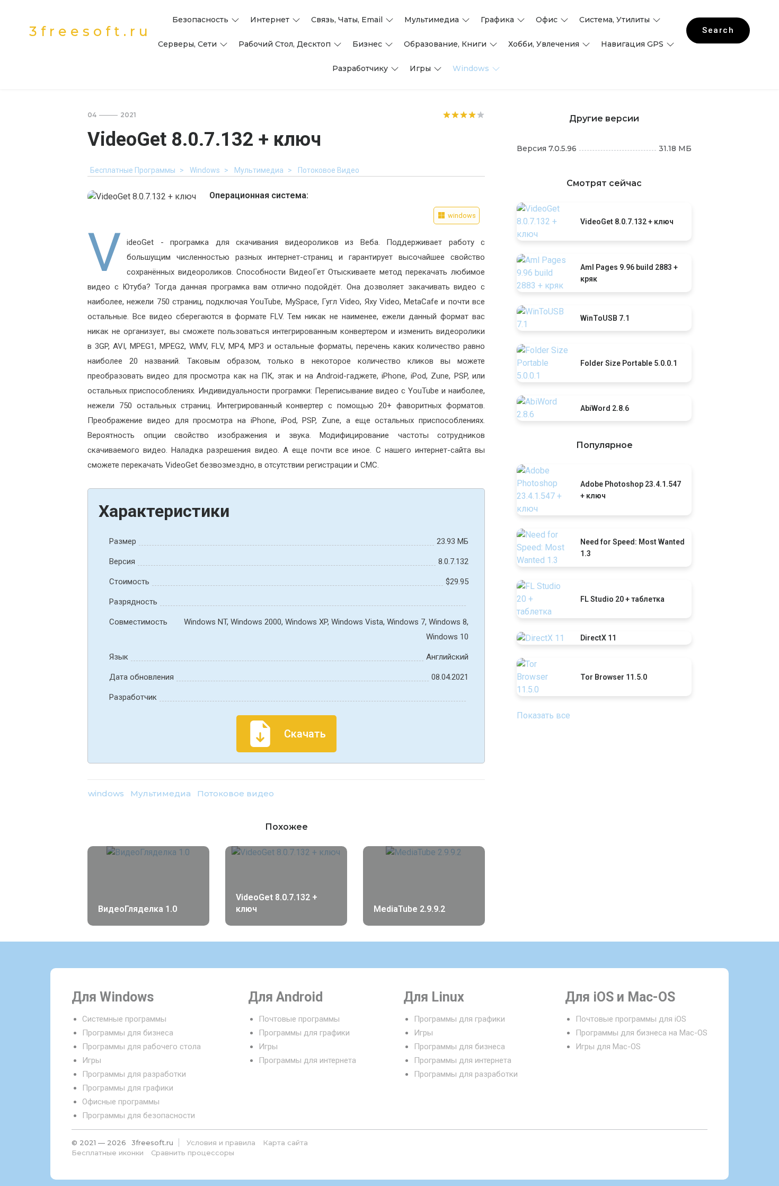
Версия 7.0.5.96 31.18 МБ (604, 148)
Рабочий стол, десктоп (284, 44)
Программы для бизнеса (127, 1033)
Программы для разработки (134, 1074)
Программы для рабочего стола (141, 1046)
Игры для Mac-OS (608, 1046)
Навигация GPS (632, 44)
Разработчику (360, 68)
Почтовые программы (299, 1019)
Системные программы (124, 1019)
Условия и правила (221, 1142)
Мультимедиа (431, 19)
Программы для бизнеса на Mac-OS (641, 1033)
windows (471, 68)
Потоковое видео (235, 793)
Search (718, 30)
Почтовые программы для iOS (631, 1019)
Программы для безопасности (138, 1115)
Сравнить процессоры (192, 1152)
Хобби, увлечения (543, 44)
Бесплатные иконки (108, 1152)
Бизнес (367, 44)
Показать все (543, 715)
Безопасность (200, 19)
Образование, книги (445, 44)
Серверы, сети (187, 44)
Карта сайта (285, 1142)
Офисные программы (121, 1101)
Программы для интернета (307, 1060)
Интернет (269, 19)
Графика (497, 19)
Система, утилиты (614, 19)
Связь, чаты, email (347, 19)
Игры (420, 68)
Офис (546, 19)
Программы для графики (127, 1088)
